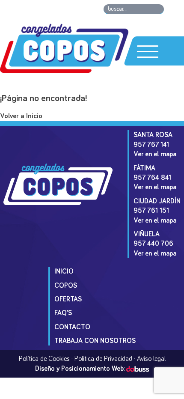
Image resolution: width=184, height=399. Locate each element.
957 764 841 (152, 177)
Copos (65, 285)
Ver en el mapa (155, 154)
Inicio (64, 271)
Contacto (72, 327)
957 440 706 (153, 243)
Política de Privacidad (103, 358)
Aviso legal (151, 358)
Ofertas (68, 299)
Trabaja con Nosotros (95, 340)
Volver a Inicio (21, 116)
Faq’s (63, 313)
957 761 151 (151, 210)
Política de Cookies (44, 358)
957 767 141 (151, 144)
